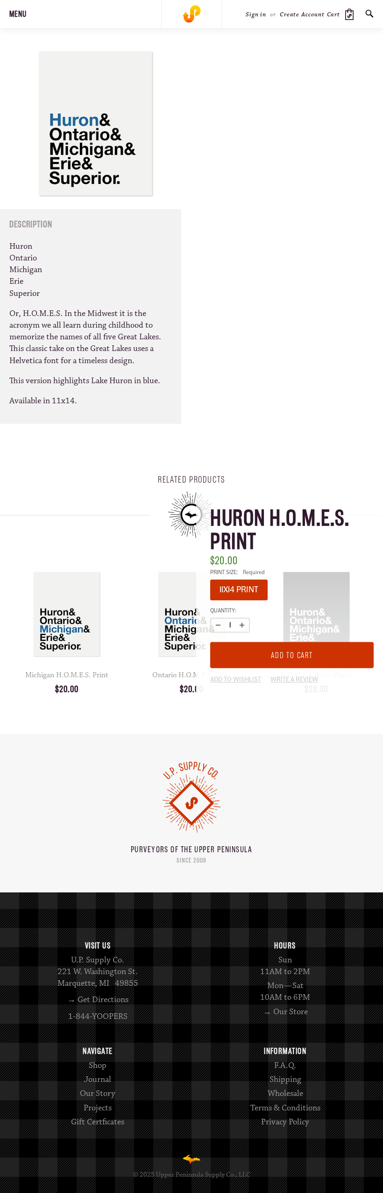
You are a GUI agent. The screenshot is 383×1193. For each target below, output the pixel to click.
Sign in (256, 14)
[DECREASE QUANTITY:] (218, 625)
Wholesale (285, 1093)
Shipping (285, 1079)
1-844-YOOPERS (98, 1016)
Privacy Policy (285, 1122)
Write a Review (294, 680)
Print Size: (237, 572)
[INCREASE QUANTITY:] (242, 625)
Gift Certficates (97, 1122)
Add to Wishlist (235, 680)
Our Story (97, 1093)
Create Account (302, 14)
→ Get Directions (97, 1000)
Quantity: (223, 610)
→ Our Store (285, 1012)
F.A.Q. (285, 1065)
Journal (97, 1079)
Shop (97, 1065)
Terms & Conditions (285, 1108)
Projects (98, 1108)
